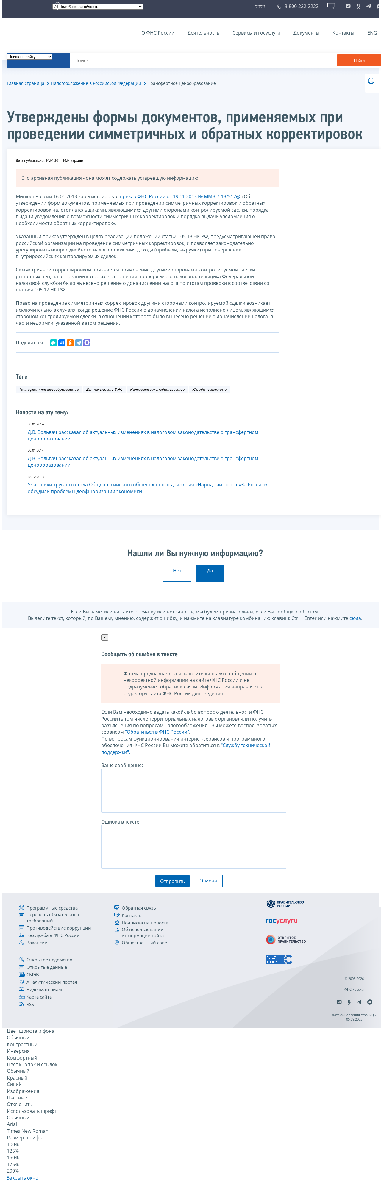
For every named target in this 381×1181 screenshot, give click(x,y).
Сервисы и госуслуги (256, 32)
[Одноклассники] (70, 342)
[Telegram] (78, 342)
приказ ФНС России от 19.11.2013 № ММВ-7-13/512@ (180, 196)
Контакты (343, 32)
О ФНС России (157, 32)
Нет (177, 570)
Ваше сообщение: (122, 765)
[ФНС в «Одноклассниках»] (358, 6)
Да (210, 570)
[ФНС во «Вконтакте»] (348, 6)
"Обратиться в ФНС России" (157, 732)
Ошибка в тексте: (120, 821)
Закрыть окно (22, 1177)
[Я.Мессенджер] (53, 342)
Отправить (172, 881)
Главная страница (25, 83)
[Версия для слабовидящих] (261, 6)
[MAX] (86, 342)
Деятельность (203, 32)
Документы (306, 32)
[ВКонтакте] (61, 342)
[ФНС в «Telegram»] (368, 6)
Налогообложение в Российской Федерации (96, 83)
